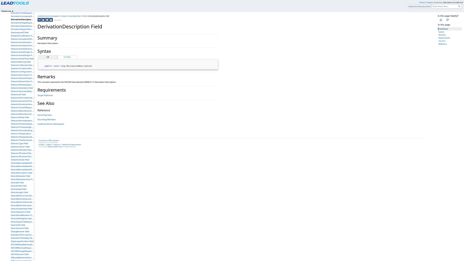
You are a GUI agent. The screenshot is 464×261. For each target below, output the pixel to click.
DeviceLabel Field (18, 189)
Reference (443, 44)
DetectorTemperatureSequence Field (22, 137)
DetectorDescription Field (22, 75)
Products (42, 145)
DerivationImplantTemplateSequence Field (22, 29)
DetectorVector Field (20, 146)
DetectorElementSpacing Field (22, 84)
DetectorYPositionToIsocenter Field (22, 153)
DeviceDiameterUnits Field (22, 179)
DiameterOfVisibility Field (22, 238)
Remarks (442, 35)
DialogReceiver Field (20, 231)
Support (48, 145)
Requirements (444, 38)
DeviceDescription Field (21, 172)
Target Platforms (45, 95)
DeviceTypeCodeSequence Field (22, 221)
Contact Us (56, 145)
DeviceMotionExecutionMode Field (22, 199)
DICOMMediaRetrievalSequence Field (22, 244)
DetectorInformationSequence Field (22, 97)
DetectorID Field (18, 94)
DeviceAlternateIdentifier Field (22, 163)
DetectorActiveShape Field (22, 55)
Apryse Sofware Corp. (55, 147)
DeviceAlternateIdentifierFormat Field (22, 166)
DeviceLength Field (19, 192)
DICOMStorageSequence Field (22, 251)
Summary (443, 29)
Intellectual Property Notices (71, 145)
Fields (84, 16)
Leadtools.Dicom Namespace (48, 16)
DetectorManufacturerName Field (22, 114)
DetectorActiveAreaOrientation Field (22, 42)
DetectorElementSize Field (22, 81)
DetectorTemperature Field (22, 133)
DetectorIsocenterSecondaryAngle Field (22, 104)
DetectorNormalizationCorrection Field (22, 120)
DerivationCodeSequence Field (22, 13)
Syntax (441, 32)
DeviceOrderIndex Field (21, 208)
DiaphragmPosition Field (22, 241)
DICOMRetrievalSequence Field (22, 247)
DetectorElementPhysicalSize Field (22, 78)
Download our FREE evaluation (49, 140)
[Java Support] (43, 20)
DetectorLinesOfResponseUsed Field (22, 107)
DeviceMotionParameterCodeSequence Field (22, 205)
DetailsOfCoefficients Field (22, 35)
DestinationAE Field (20, 32)
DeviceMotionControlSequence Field (22, 195)
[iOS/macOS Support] (51, 20)
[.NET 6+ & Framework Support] (39, 20)
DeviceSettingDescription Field (22, 218)
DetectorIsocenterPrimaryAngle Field (22, 101)
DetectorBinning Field (21, 62)
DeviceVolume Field (20, 228)
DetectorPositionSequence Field (22, 124)
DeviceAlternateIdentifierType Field (22, 169)
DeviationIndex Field (20, 159)
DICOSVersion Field (20, 254)
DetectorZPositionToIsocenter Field (22, 156)
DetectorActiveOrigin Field (22, 52)
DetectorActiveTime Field (22, 58)
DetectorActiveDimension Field (22, 48)
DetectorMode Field (20, 117)
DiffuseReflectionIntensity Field (22, 257)
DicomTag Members (46, 119)
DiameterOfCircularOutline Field (22, 234)
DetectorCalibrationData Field (22, 65)
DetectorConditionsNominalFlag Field (22, 68)
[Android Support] (47, 20)
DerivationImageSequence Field (22, 22)
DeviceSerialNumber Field (22, 215)
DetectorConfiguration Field (22, 71)
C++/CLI (67, 57)
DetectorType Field (19, 143)
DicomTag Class (74, 16)
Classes (64, 16)
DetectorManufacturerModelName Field (22, 110)
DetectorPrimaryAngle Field (22, 127)
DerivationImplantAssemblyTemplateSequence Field (22, 26)
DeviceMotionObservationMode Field (22, 202)
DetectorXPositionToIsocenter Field (22, 150)
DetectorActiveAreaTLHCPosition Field (22, 45)
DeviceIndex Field (19, 186)
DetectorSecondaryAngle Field (22, 130)
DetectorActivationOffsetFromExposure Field (22, 39)
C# (48, 57)
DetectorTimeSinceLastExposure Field (22, 140)
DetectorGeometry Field (22, 88)
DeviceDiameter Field (20, 176)
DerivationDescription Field (22, 19)
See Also (442, 41)
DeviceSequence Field (21, 212)
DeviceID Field (17, 182)
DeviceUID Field (18, 225)
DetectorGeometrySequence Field (22, 91)
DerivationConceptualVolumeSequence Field (22, 16)
